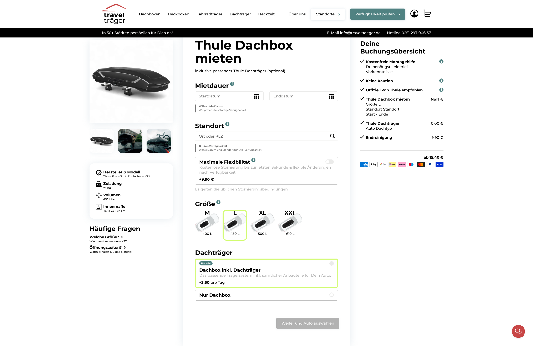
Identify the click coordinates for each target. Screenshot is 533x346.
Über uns (297, 14)
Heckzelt (266, 14)
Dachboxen (150, 14)
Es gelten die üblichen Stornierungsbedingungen (241, 189)
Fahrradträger (209, 14)
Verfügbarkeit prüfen (375, 14)
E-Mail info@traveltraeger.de (354, 33)
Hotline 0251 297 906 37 (409, 33)
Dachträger (240, 14)
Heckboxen (178, 14)
